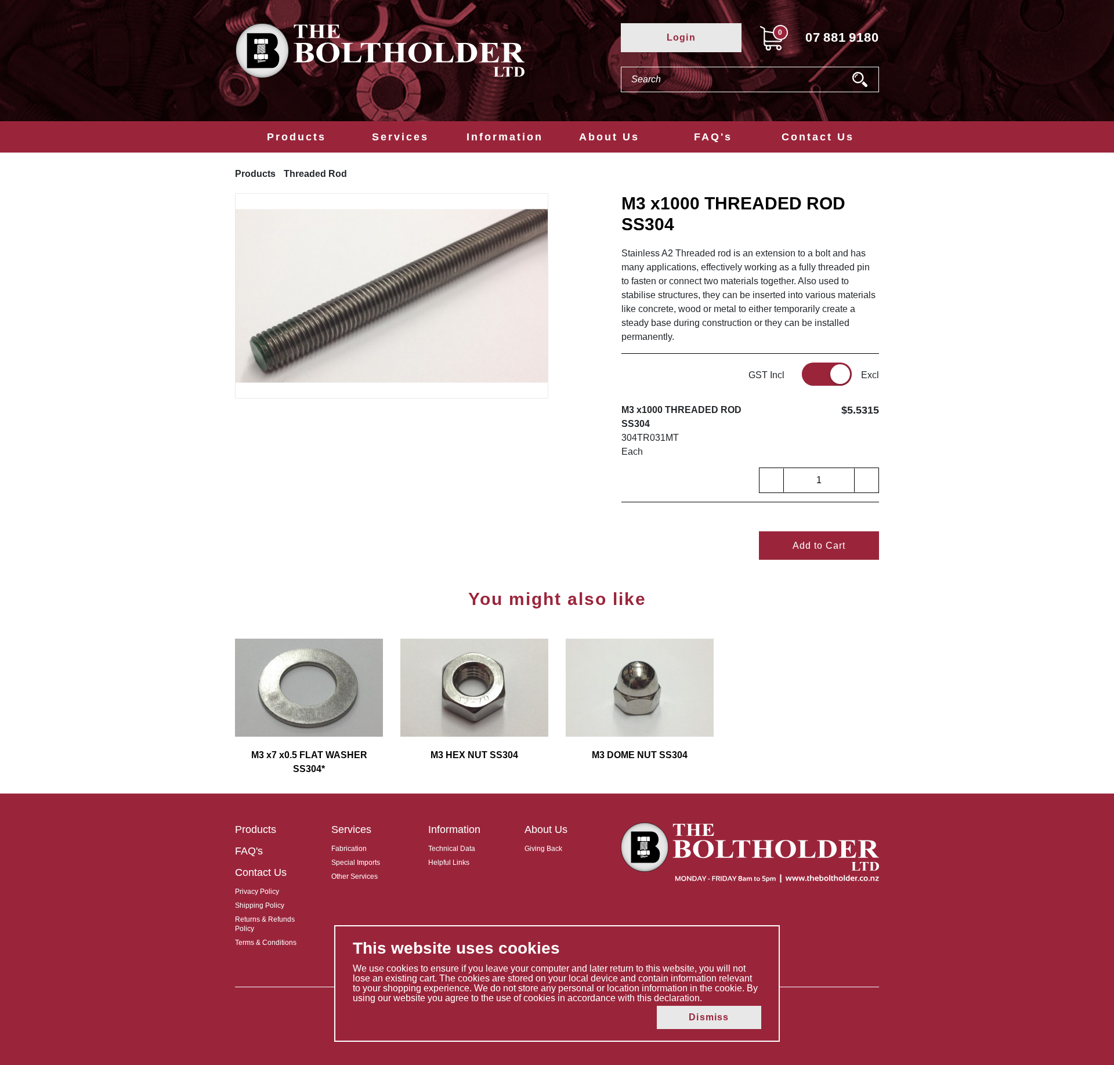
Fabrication (349, 849)
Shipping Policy (259, 905)
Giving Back (543, 849)
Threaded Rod (315, 174)
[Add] (866, 480)
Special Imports (355, 862)
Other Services (354, 876)
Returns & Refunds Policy (265, 924)
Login (681, 37)
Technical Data (451, 849)
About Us (609, 137)
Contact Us (818, 137)
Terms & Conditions (265, 943)
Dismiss (709, 1017)
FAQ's (713, 137)
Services (400, 137)
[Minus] (771, 480)
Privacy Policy (257, 892)
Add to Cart (819, 545)
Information (504, 137)
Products (296, 137)
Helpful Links (448, 862)
